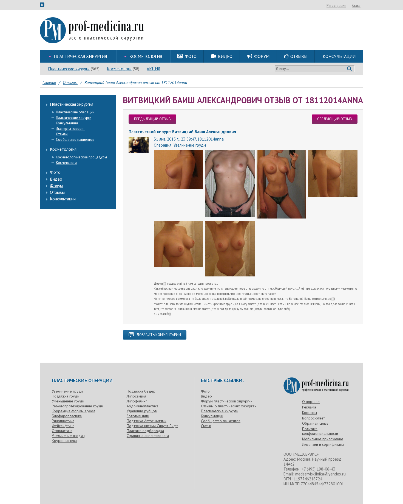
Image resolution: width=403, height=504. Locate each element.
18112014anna (210, 139)
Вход (356, 5)
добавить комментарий (159, 334)
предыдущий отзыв (152, 119)
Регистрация (336, 5)
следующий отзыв (334, 119)
